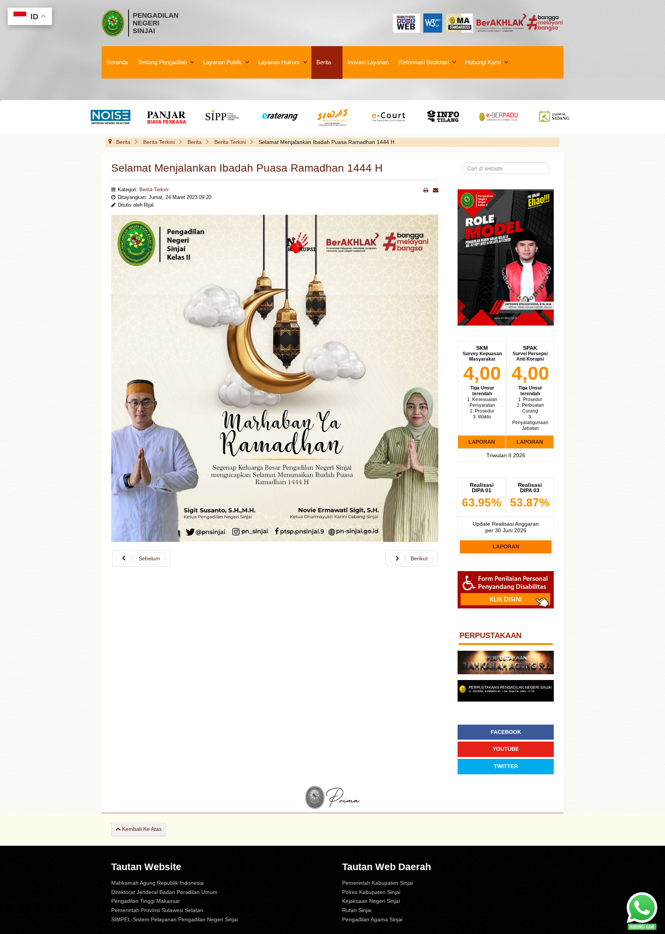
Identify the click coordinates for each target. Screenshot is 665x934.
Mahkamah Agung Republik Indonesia (157, 883)
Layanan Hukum (279, 62)
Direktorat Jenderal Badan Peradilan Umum (164, 892)
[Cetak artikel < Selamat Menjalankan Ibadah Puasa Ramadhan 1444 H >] (425, 190)
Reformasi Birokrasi (424, 62)
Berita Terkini (154, 189)
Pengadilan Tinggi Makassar (145, 901)
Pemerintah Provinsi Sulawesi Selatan (157, 910)
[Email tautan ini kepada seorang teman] (435, 190)
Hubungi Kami (483, 62)
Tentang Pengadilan (162, 62)
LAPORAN (481, 442)
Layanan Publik (222, 62)
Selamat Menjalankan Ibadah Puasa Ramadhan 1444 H (247, 168)
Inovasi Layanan (368, 62)
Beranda (117, 62)
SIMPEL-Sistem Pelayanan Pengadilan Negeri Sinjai (174, 919)
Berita (323, 62)
